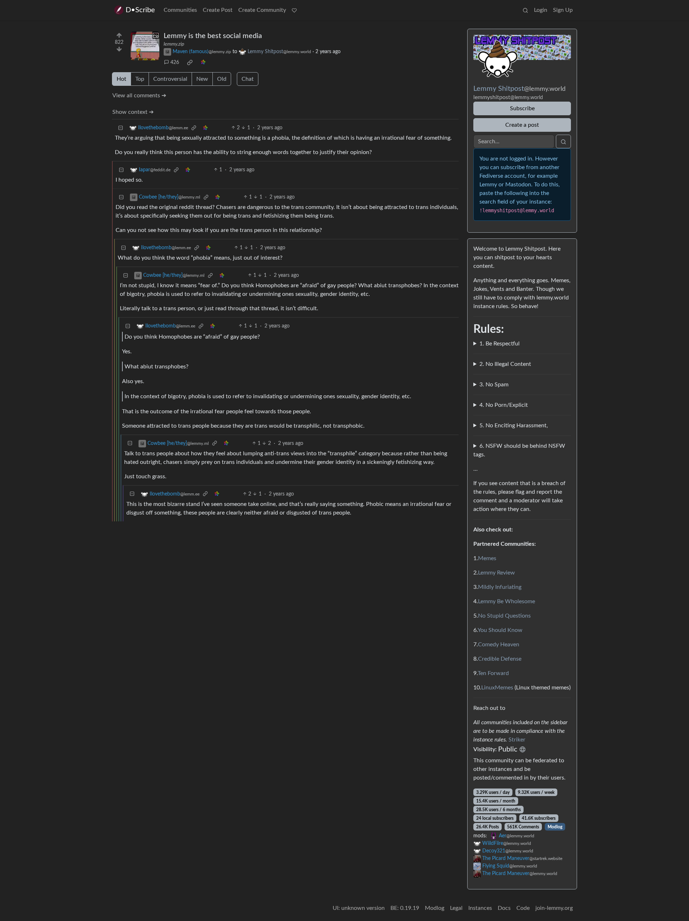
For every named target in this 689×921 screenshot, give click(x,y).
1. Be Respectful (499, 343)
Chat (248, 79)
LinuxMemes (497, 687)
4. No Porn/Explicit (503, 405)
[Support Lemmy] (294, 10)
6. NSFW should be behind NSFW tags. (519, 450)
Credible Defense (499, 659)
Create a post (522, 125)
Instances (480, 908)
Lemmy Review (496, 573)
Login (540, 10)
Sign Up (563, 10)
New (202, 79)
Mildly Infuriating (499, 587)
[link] (189, 62)
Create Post (218, 10)
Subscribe (522, 108)
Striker (516, 740)
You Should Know (500, 630)
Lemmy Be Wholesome (506, 601)
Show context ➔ (133, 112)
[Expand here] (145, 46)
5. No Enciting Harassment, (513, 425)
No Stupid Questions (504, 616)
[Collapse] (120, 128)
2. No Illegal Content (505, 364)
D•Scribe (140, 10)
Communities (180, 10)
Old (221, 79)
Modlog (555, 827)
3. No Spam (493, 384)
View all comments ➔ (139, 95)
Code (523, 908)
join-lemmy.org (554, 908)
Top (139, 79)
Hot (121, 79)
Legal (456, 908)
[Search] (525, 10)
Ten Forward (493, 673)
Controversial (170, 79)
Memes (487, 558)
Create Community (262, 10)
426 (174, 62)
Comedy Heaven (498, 644)
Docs (504, 908)
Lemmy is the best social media (213, 35)
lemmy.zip (174, 44)
